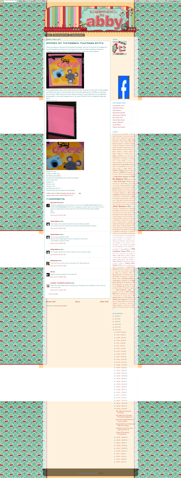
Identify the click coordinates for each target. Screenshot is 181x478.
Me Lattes (124, 229)
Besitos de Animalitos (117, 147)
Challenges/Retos (77, 35)
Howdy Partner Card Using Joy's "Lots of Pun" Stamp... (125, 424)
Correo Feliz (130, 166)
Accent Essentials (117, 136)
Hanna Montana (124, 198)
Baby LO (131, 138)
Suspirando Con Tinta (118, 292)
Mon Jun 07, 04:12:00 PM (58, 290)
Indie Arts (118, 204)
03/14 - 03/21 (120, 462)
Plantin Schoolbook (118, 267)
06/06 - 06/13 (120, 408)
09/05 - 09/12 (120, 373)
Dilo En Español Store (61, 35)
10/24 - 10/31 (120, 354)
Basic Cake (123, 140)
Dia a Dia (115, 174)
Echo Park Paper (120, 181)
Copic (114, 166)
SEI (134, 282)
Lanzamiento (132, 210)
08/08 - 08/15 (120, 384)
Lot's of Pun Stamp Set (128, 216)
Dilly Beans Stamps (118, 108)
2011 (116, 327)
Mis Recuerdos (129, 246)
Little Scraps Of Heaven (119, 115)
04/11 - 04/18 (120, 453)
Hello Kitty (119, 200)
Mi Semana (128, 239)
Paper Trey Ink (117, 261)
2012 (116, 324)
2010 (116, 330)
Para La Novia (127, 261)
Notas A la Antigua (130, 255)
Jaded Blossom (117, 110)
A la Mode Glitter (124, 134)
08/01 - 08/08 (121, 387)
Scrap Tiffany (117, 125)
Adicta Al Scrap (129, 136)
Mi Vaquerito (122, 241)
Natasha (114, 255)
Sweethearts (132, 294)
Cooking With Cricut (118, 105)
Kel (51, 272)
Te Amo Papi (126, 296)
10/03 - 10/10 (120, 362)
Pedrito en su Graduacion (127, 265)
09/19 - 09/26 (120, 367)
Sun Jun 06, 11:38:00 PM (58, 228)
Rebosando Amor (129, 274)
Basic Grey (131, 140)
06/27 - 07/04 (121, 400)
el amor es (117, 183)
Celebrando (125, 159)
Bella (122, 142)
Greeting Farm (126, 196)
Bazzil (116, 142)
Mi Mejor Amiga (130, 235)
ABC (132, 134)
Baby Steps (115, 140)
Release (114, 278)
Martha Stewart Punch (66, 195)
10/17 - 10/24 (120, 357)
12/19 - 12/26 (120, 332)
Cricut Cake (130, 170)
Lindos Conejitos (126, 212)
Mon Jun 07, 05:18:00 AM (58, 277)
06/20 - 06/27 (121, 403)
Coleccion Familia (129, 162)
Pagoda (131, 257)
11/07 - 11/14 (120, 348)
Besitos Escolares (117, 149)
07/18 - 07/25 (120, 392)
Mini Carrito (126, 242)
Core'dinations (121, 166)
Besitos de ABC (129, 145)
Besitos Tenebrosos (118, 155)
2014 (116, 319)
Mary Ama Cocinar (118, 227)
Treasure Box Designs (119, 127)
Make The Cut (125, 220)
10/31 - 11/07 (120, 351)
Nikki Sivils (121, 255)
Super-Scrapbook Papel (123, 290)
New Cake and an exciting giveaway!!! (123, 411)
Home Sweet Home (117, 202)
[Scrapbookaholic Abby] (123, 98)
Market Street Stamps (118, 224)
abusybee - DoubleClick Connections (61, 283)
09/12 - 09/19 (120, 370)
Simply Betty (118, 284)
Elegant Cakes (124, 183)
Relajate (131, 276)
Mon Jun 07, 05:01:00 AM (58, 266)
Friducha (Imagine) (120, 193)
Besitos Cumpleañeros (119, 145)
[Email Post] (79, 193)
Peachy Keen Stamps (119, 120)
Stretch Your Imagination (129, 288)
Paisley (114, 259)
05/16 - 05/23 (120, 443)
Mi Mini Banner (119, 237)
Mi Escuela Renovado (119, 235)
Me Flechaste (116, 229)
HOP (124, 202)
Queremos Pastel (127, 273)
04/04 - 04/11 (120, 456)
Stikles (128, 286)
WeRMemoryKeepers (117, 305)
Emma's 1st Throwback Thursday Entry (122, 433)
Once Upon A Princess (120, 257)
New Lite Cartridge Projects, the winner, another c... (125, 420)
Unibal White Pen (122, 301)
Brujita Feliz (124, 157)
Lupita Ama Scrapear (117, 218)
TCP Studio (117, 296)
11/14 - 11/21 (119, 346)
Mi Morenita (128, 237)
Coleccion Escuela (117, 162)
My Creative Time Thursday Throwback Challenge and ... (124, 416)
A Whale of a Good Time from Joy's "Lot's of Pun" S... (124, 429)
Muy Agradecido (125, 249)
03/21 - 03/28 (120, 459)
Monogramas (115, 249)
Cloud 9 (130, 160)
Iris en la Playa (125, 204)
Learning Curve (117, 212)
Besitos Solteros (129, 153)
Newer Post (51, 302)
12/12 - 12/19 (120, 335)
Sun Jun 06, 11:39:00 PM (58, 243)
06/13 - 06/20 (120, 406)
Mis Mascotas (118, 246)
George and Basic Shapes (128, 194)
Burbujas (131, 157)
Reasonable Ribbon (118, 274)
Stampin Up (120, 286)
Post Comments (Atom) (60, 306)
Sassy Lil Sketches (118, 122)
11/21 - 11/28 (120, 343)
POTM (121, 269)
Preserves (127, 269)
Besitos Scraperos (117, 153)
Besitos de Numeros (128, 147)
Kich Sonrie (124, 210)
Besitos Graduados (128, 149)
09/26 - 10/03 (120, 365)
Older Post (104, 302)
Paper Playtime (129, 259)
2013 (116, 321)
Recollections (116, 276)
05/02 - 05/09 (121, 448)
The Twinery (128, 297)
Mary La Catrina (129, 227)
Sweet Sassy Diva (123, 294)
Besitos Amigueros (118, 143)
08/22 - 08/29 (121, 378)
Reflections (124, 276)
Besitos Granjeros (117, 151)
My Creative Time (56, 202)
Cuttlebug (115, 172)
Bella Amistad (129, 142)
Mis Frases (132, 244)
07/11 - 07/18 (120, 395)
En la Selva (116, 185)
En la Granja (132, 183)
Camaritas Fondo (116, 159)
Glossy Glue (117, 196)
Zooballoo (132, 307)
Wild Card (126, 305)
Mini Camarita (116, 242)
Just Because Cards (123, 208)
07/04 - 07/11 (120, 398)
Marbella (130, 222)
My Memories (121, 253)
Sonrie (114, 286)
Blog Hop (129, 155)
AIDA (114, 138)
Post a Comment (53, 294)
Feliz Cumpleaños (125, 185)
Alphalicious (124, 138)
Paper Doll (120, 259)
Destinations (130, 172)
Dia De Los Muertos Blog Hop (127, 174)
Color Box (116, 164)
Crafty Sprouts (128, 168)
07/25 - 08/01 (120, 389)
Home (49, 35)
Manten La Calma (122, 222)
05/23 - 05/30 (121, 440)
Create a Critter (54, 195)
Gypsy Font (117, 198)
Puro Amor (117, 271)
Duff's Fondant (131, 179)
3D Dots (115, 134)
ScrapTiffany (127, 282)
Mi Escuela (132, 233)
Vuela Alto (130, 303)
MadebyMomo (117, 220)
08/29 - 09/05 (121, 376)
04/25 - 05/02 (121, 451)
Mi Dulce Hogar (123, 233)
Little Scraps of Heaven (127, 214)
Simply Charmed (129, 284)
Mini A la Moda (129, 241)
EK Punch (132, 181)
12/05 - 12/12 (120, 337)
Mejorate (116, 231)
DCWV (122, 172)
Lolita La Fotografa (117, 216)
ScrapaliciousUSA (127, 278)
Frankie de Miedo (122, 191)
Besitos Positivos (128, 151)
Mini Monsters (123, 244)
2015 (116, 316)
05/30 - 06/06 (121, 437)
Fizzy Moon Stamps (124, 189)
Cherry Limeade (121, 160)
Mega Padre (132, 229)
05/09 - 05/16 (120, 445)
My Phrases (130, 253)
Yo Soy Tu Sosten (123, 307)
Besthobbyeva (55, 260)
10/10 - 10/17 (120, 359)
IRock (132, 204)
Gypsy (133, 196)
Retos (119, 278)
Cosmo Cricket (116, 168)
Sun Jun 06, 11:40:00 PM (58, 254)
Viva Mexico (122, 303)
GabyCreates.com (55, 221)
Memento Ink (124, 231)
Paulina (121, 263)
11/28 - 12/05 (120, 340)
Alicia (118, 138)
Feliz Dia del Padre (126, 187)
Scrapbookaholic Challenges (120, 280)
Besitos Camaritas (130, 143)
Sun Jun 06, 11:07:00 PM (58, 215)
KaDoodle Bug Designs (119, 113)
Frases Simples (131, 191)
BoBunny (115, 157)
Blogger (101, 473)
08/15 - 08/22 (120, 381)
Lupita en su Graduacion (129, 218)
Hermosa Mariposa (129, 200)
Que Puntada (125, 271)
